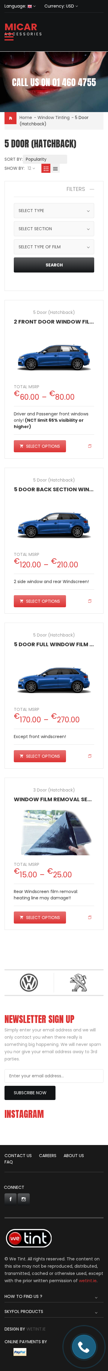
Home (26, 118)
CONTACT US (18, 1156)
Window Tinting (54, 118)
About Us (74, 1156)
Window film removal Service (59, 799)
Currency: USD (59, 6)
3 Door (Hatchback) (54, 790)
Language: (15, 6)
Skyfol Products (23, 1311)
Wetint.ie (36, 1329)
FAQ (8, 1162)
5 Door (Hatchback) (54, 312)
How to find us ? (23, 1296)
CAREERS (47, 1156)
